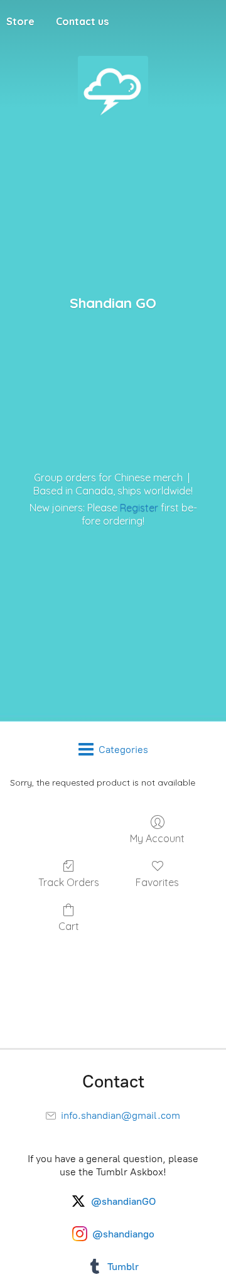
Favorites (157, 882)
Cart (68, 926)
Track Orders (68, 882)
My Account (157, 838)
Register (139, 507)
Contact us (82, 21)
